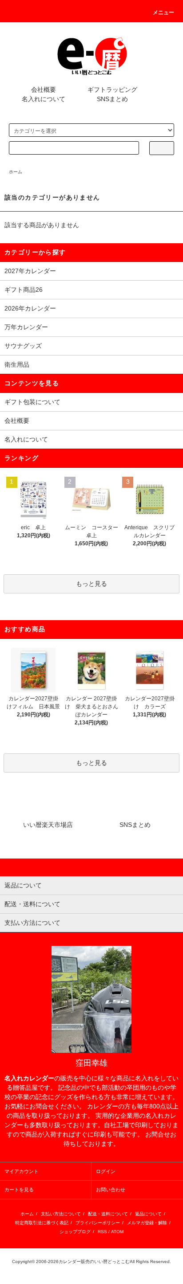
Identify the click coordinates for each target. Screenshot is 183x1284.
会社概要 (43, 89)
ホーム (15, 171)
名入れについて (43, 98)
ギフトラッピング (112, 89)
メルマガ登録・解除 (147, 1222)
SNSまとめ (112, 98)
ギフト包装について (32, 401)
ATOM (117, 1231)
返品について (148, 1213)
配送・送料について (108, 1213)
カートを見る (19, 1189)
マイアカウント (21, 1171)
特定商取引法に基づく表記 (41, 1222)
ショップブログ (75, 1231)
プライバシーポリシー (98, 1222)
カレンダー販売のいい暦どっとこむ (94, 1261)
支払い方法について (61, 1213)
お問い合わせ (110, 1189)
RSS (102, 1231)
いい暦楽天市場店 (48, 824)
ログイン (105, 1171)
